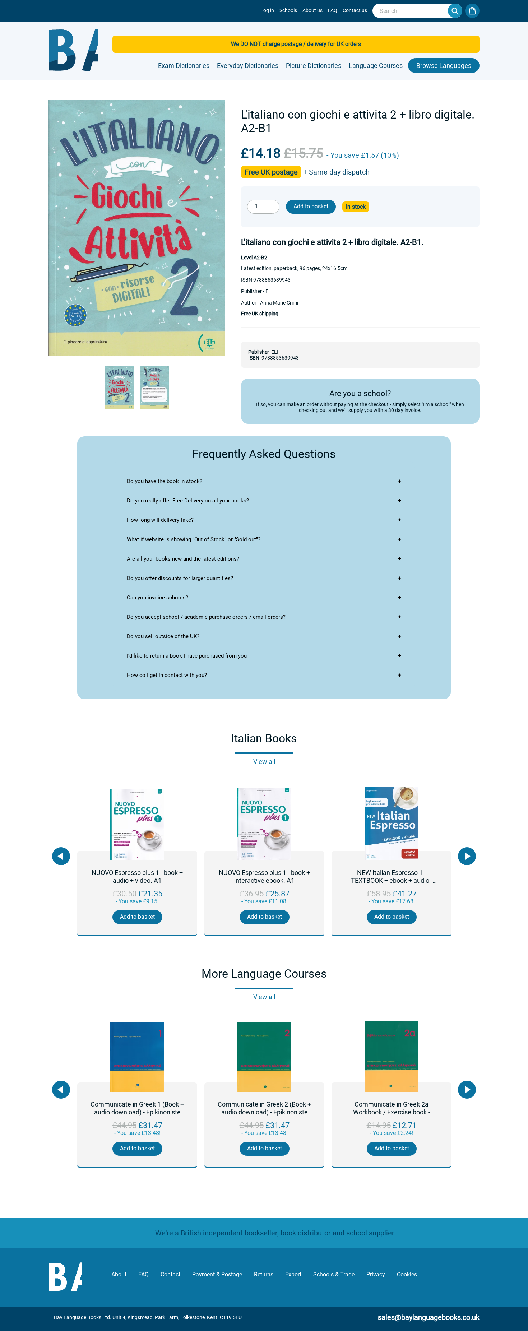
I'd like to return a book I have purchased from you (187, 656)
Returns (263, 1274)
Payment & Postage (217, 1274)
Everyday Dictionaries (247, 65)
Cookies (407, 1274)
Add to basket (137, 916)
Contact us (355, 10)
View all (264, 761)
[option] (137, 862)
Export (293, 1274)
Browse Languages (443, 65)
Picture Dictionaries (313, 65)
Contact (170, 1274)
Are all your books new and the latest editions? (183, 559)
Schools (288, 10)
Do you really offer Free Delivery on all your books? (188, 500)
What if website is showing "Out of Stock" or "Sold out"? (193, 539)
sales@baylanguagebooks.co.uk (429, 1317)
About (118, 1274)
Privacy (375, 1274)
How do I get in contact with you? (167, 675)
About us (312, 10)
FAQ (332, 10)
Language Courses (376, 65)
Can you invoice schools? (157, 597)
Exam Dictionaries (183, 65)
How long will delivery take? (160, 520)
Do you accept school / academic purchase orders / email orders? (206, 617)
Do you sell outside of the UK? (163, 636)
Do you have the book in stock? (164, 481)
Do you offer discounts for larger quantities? (180, 578)
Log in (267, 10)
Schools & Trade (334, 1274)
